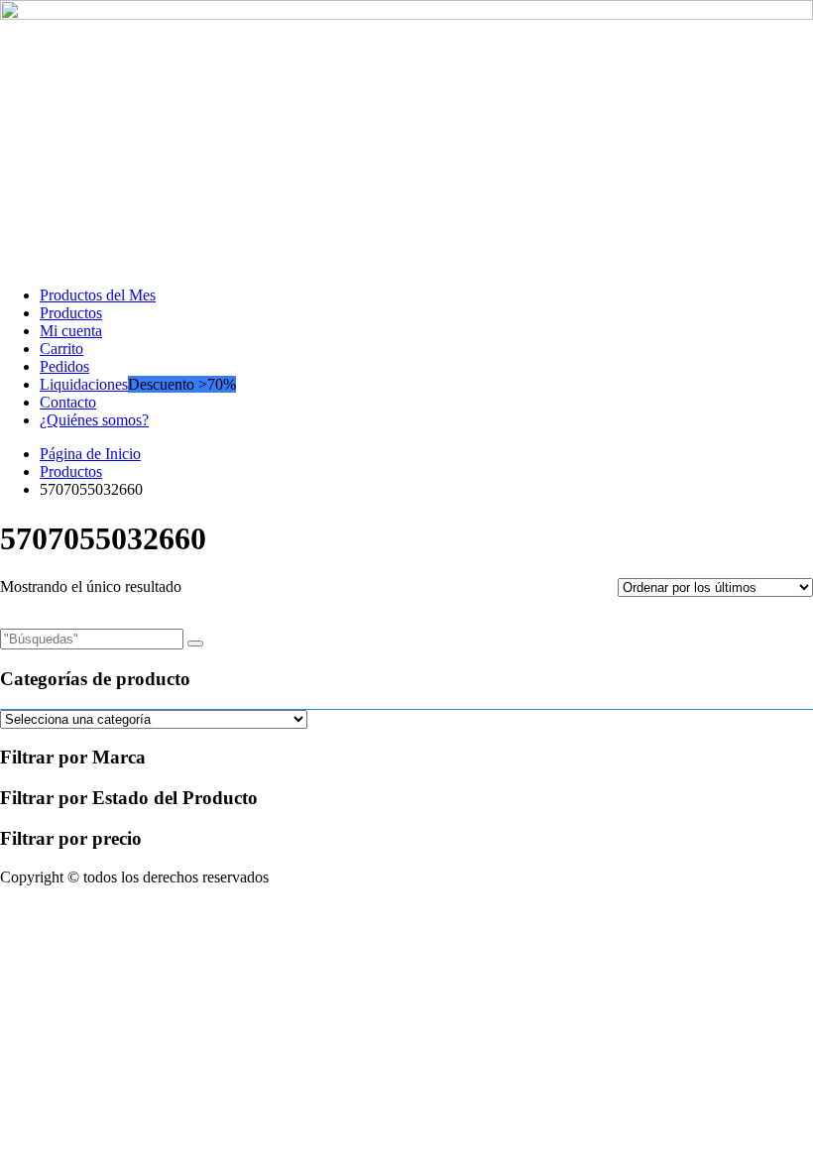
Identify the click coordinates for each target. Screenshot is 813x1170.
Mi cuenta (71, 330)
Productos (71, 312)
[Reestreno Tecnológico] (406, 14)
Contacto (68, 402)
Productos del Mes (98, 295)
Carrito (61, 348)
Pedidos (64, 366)
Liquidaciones (84, 384)
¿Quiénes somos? (94, 419)
